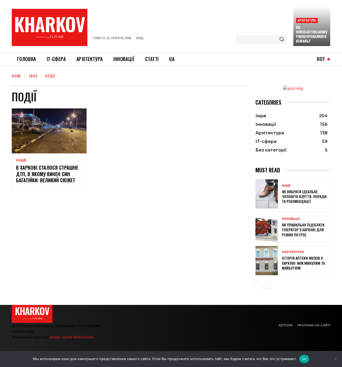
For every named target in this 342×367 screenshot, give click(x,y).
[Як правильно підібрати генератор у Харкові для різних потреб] (266, 227)
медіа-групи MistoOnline (72, 337)
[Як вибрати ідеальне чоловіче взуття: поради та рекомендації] (266, 194)
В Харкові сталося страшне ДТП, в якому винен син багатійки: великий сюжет (47, 174)
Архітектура (307, 20)
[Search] (282, 39)
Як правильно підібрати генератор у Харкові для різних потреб (303, 229)
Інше (21, 160)
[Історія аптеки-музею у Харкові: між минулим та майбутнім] (266, 260)
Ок (304, 359)
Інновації (291, 218)
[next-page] (267, 285)
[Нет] (335, 359)
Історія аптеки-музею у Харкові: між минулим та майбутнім (303, 262)
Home (16, 75)
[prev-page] (258, 285)
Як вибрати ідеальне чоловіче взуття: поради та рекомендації (304, 196)
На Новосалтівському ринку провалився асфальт (311, 34)
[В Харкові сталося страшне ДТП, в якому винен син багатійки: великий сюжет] (49, 130)
